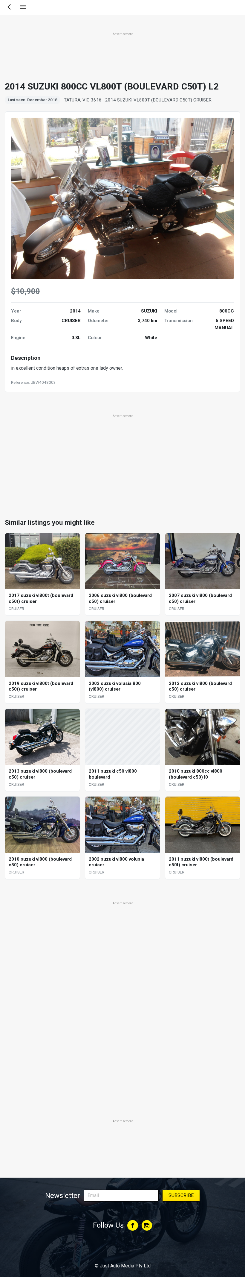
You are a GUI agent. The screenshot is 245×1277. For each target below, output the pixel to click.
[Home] (122, 1249)
